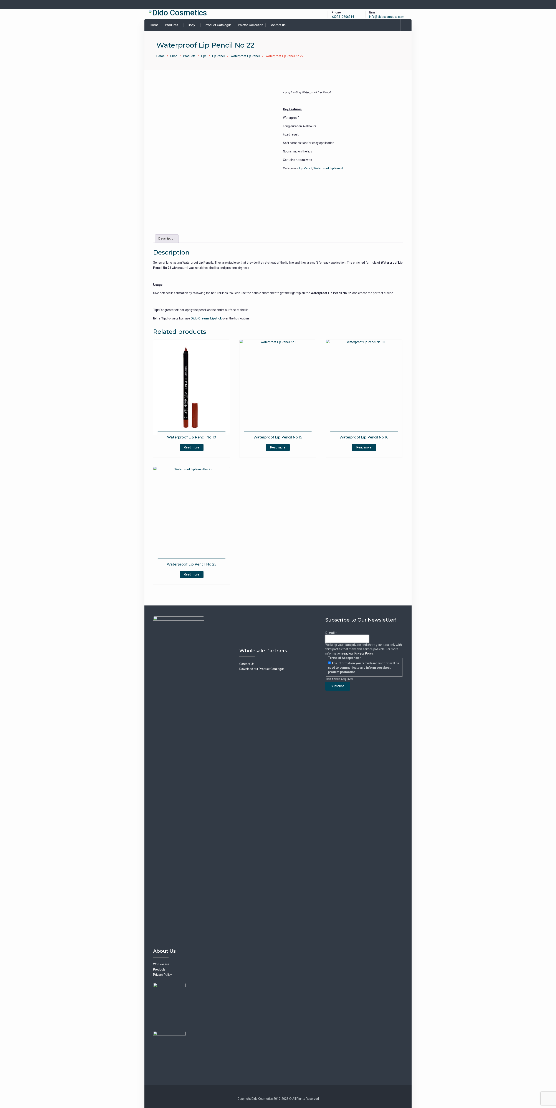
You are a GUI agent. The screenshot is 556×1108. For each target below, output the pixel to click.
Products (171, 25)
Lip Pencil (218, 56)
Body (191, 25)
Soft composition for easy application (308, 143)
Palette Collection (250, 25)
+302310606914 (342, 17)
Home (154, 25)
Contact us (278, 25)
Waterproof (291, 117)
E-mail (331, 633)
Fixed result (291, 134)
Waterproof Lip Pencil (245, 56)
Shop (173, 56)
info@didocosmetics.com (386, 17)
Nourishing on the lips (297, 151)
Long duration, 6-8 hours (299, 126)
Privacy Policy (162, 974)
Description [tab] (166, 238)
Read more (191, 447)
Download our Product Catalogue (262, 669)
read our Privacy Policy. (358, 653)
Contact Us (246, 664)
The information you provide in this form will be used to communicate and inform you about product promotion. (363, 667)
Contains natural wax (297, 160)
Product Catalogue (218, 25)
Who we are (161, 964)
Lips (204, 56)
